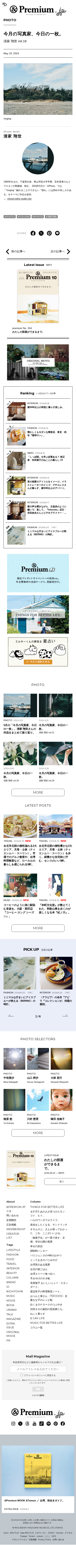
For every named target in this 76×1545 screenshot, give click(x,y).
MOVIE (10, 1300)
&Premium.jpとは (15, 1208)
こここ (47, 1536)
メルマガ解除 (38, 1395)
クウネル (68, 1533)
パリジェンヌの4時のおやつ (46, 1255)
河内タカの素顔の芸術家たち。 (47, 1309)
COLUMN (25, 216)
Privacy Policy (44, 1539)
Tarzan (32, 1536)
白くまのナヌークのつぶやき (46, 1304)
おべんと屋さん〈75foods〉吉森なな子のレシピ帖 (48, 1298)
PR (8, 1340)
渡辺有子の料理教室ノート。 (46, 1291)
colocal (40, 1536)
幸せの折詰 (36, 1246)
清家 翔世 (13, 134)
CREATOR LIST (12, 1235)
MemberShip (15, 1229)
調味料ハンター (39, 1250)
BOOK (10, 1305)
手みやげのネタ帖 (40, 1278)
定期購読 (11, 1220)
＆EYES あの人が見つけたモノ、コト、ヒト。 (48, 1213)
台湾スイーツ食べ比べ (42, 1273)
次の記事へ (58, 251)
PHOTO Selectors (38, 1039)
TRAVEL (11, 1263)
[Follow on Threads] (27, 1423)
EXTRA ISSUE (10, 1325)
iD (7, 1286)
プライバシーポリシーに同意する (40, 1375)
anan (6, 1533)
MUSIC (10, 1296)
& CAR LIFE (37, 1318)
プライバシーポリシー (36, 1380)
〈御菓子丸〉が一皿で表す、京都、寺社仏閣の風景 (47, 1239)
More (38, 792)
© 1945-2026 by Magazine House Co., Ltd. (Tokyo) (38, 1527)
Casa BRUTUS (27, 1533)
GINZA (51, 1533)
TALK (9, 1314)
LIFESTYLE (13, 1250)
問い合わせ (12, 1215)
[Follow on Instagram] (13, 1423)
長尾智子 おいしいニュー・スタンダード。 (49, 1284)
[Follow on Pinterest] (55, 1423)
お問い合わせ (58, 1539)
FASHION (12, 1254)
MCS (54, 1536)
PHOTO (10, 20)
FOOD (10, 1259)
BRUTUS (14, 1533)
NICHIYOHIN (14, 1291)
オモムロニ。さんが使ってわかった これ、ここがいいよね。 (48, 1231)
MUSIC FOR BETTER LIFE (46, 1322)
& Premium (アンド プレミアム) (38, 10)
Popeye (23, 1536)
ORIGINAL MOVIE (13, 1334)
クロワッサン (41, 1533)
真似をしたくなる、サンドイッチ (48, 1224)
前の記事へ (18, 251)
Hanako (59, 1533)
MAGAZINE (13, 1319)
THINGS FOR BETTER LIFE (47, 1207)
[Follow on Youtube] (34, 1423)
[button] (11, 1016)
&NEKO (11, 1282)
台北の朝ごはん (39, 1269)
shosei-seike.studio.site (19, 198)
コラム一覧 (36, 1327)
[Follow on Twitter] (20, 1423)
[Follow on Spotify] (48, 1423)
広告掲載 (11, 1224)
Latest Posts (38, 805)
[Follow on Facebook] (62, 1423)
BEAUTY (11, 1273)
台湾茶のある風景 (40, 1264)
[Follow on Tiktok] (41, 1423)
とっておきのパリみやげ (43, 1260)
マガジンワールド (19, 1539)
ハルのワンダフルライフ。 (45, 1220)
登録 (38, 1389)
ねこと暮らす (37, 1313)
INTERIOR (12, 1268)
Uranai (11, 1309)
